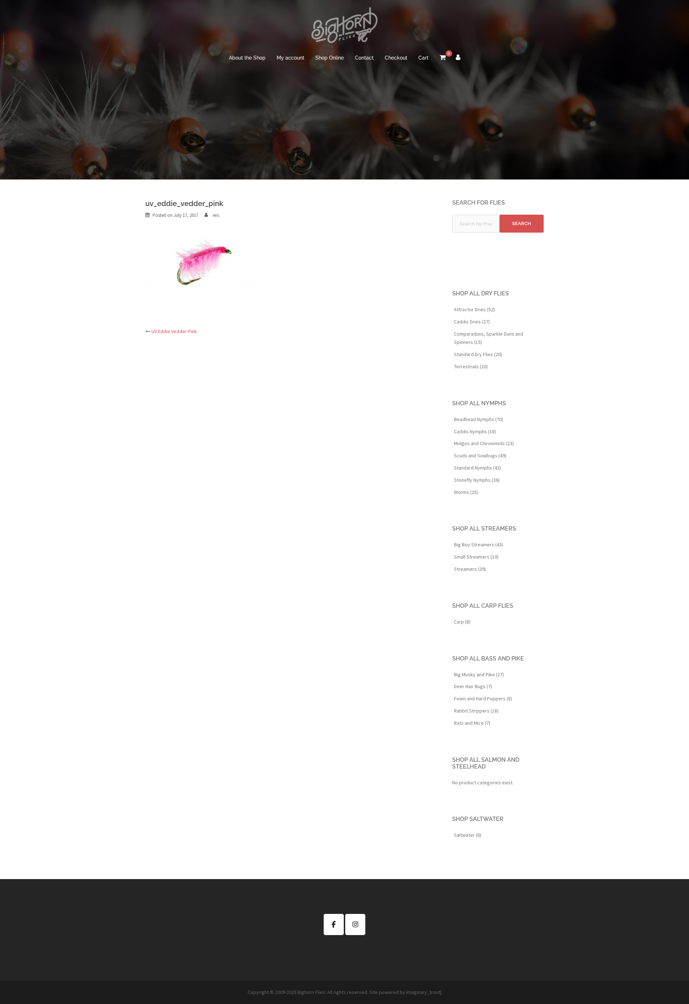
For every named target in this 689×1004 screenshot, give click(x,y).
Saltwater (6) (467, 835)
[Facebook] (334, 924)
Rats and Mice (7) (472, 723)
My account (290, 58)
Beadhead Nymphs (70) (478, 419)
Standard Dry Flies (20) (478, 354)
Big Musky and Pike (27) (479, 674)
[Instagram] (355, 924)
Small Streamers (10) (476, 557)
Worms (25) (466, 492)
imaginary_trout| (423, 992)
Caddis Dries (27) (472, 321)
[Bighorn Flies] (344, 27)
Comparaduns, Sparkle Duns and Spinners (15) (488, 338)
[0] (443, 58)
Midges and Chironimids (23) (484, 443)
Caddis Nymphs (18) (475, 431)
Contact (364, 58)
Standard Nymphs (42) (477, 467)
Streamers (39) (470, 569)
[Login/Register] (458, 58)
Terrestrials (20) (471, 366)
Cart (423, 58)
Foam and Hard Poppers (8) (483, 698)
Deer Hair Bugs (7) (473, 686)
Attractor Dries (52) (474, 309)
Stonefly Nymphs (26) (477, 480)
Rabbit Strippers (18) (476, 711)
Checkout (396, 58)
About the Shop (247, 58)
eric (216, 215)
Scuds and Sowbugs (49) (480, 455)
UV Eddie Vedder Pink (174, 331)
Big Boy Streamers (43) (478, 544)
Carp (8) (462, 621)
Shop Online (329, 58)
